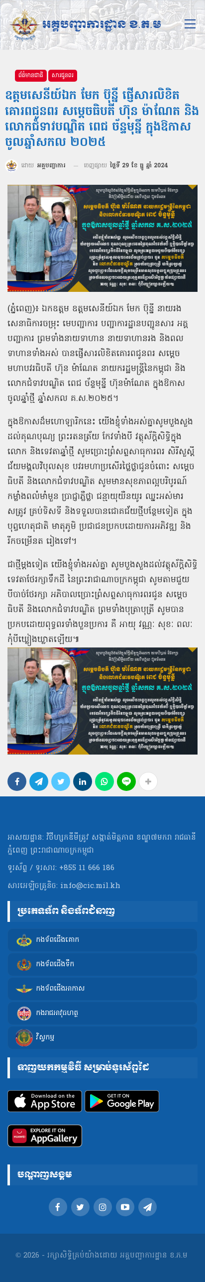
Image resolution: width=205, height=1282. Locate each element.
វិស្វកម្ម (45, 1037)
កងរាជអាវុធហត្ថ (57, 1013)
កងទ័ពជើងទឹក (55, 964)
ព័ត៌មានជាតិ (30, 75)
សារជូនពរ (63, 75)
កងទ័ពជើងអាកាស (60, 989)
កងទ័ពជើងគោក (57, 940)
